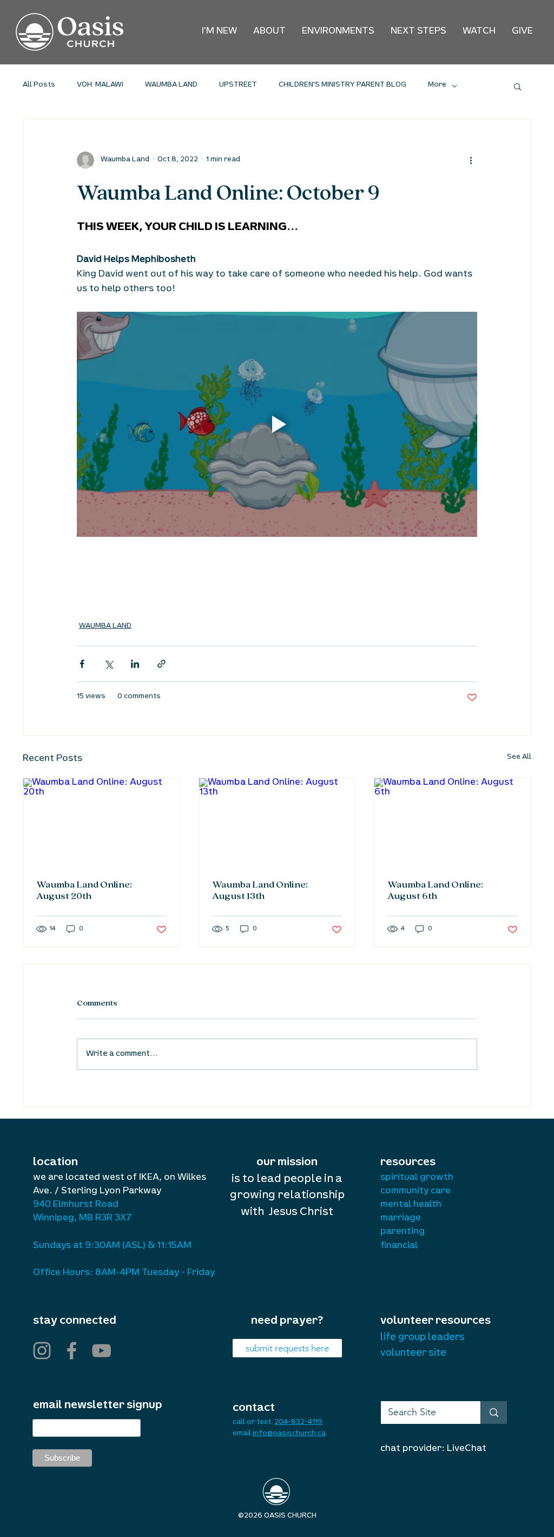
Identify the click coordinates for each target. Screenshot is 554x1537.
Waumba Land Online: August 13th (260, 890)
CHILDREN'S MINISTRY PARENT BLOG (342, 85)
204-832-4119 (298, 1423)
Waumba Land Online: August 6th (435, 890)
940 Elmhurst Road (75, 1205)
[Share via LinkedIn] (135, 664)
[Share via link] (161, 664)
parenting (402, 1232)
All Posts (39, 85)
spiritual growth (416, 1178)
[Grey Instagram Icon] (42, 1350)
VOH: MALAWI (100, 85)
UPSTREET (238, 85)
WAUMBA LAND (171, 85)
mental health (410, 1205)
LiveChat (466, 1449)
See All (519, 757)
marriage (400, 1219)
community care (415, 1192)
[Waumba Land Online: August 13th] (277, 822)
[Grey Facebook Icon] (71, 1350)
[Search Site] (493, 1412)
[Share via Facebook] (82, 664)
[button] (269, 32)
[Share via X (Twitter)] (108, 664)
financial (399, 1246)
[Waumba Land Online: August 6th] (452, 822)
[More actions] (470, 160)
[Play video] (277, 424)
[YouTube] (101, 1350)
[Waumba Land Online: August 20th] (101, 822)
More (437, 85)
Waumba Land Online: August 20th (84, 890)
